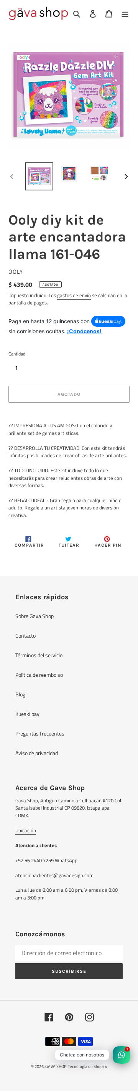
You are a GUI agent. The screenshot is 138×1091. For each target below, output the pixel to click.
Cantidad (16, 353)
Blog (20, 694)
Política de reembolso (39, 675)
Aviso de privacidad (36, 753)
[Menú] (125, 13)
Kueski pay (27, 714)
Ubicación (25, 830)
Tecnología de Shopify (87, 1066)
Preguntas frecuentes (39, 733)
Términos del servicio (38, 655)
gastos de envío (74, 295)
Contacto (25, 635)
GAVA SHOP (56, 1066)
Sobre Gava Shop (34, 616)
